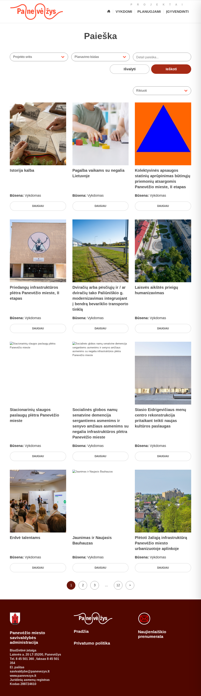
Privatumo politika (92, 643)
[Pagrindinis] (109, 11)
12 (118, 585)
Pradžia (81, 631)
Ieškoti (171, 69)
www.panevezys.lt (23, 675)
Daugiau (38, 206)
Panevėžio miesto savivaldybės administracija (27, 637)
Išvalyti (130, 69)
